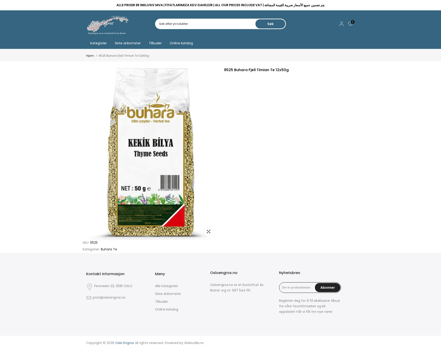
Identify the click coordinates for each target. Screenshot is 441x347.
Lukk (91, 5)
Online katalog (181, 43)
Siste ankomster (128, 43)
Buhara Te (109, 249)
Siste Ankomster (168, 293)
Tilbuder (155, 43)
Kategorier (98, 43)
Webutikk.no (194, 343)
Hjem (90, 55)
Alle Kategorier (166, 286)
